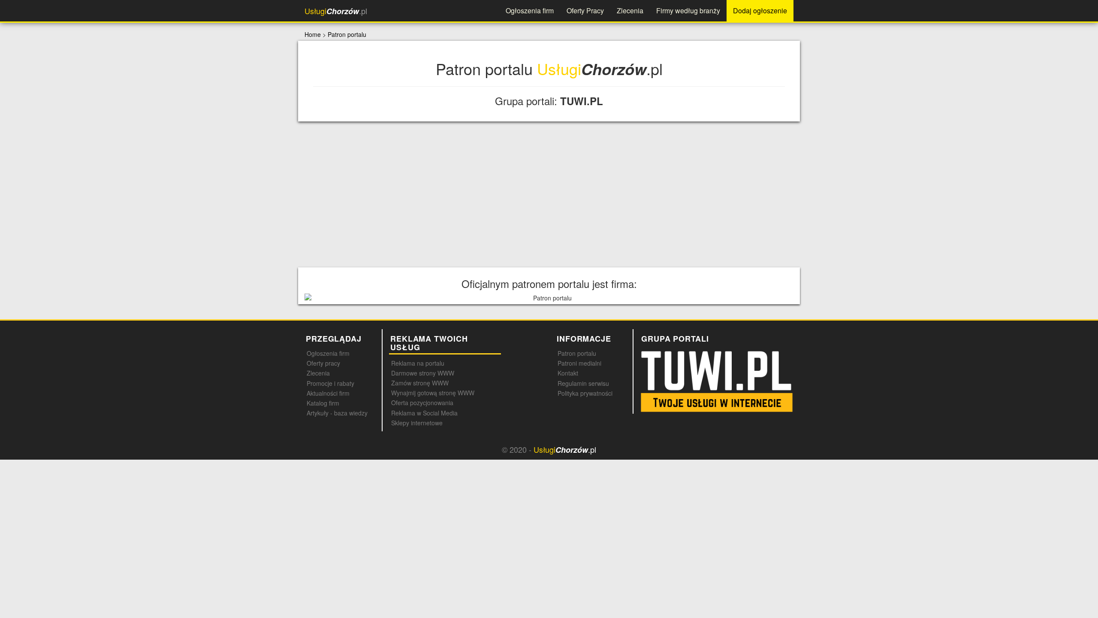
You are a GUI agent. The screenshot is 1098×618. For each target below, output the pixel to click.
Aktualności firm (328, 393)
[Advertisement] (549, 194)
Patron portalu (347, 34)
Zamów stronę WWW (420, 383)
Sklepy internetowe (417, 422)
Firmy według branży (688, 10)
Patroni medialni (579, 363)
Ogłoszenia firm (530, 10)
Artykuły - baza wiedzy (337, 413)
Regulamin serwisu (583, 383)
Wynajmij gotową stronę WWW (432, 392)
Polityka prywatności (585, 393)
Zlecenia (630, 10)
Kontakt (568, 373)
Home (313, 34)
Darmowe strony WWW (422, 373)
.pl (336, 11)
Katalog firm (323, 403)
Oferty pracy (323, 363)
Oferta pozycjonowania (422, 402)
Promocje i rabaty (330, 383)
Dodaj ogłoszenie (760, 10)
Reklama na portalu (417, 363)
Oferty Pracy (585, 10)
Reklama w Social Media (424, 413)
